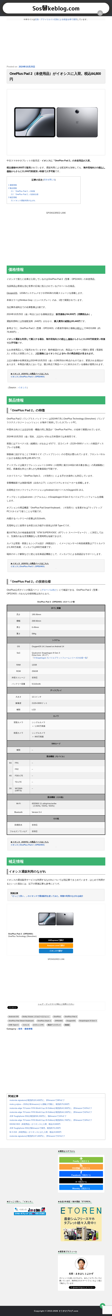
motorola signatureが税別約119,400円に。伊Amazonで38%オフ (37, 1100)
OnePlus (57, 1016)
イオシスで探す (56, 951)
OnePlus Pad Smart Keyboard (21, 1020)
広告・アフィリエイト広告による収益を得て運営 (56, 19)
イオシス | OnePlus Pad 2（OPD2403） (28, 377)
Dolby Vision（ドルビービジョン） (36, 1016)
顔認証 (67, 1025)
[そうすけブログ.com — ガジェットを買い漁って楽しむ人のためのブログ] (56, 8)
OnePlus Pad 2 (71, 1016)
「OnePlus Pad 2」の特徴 (23, 191)
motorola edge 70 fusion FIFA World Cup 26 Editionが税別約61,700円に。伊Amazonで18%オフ (51, 1120)
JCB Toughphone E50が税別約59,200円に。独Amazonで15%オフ (38, 1116)
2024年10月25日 (27, 66)
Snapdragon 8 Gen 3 (88, 1020)
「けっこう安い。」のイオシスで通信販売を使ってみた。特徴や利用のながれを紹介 (47, 896)
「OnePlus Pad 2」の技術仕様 (24, 194)
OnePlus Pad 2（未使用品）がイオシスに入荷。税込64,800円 (55, 76)
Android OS (14, 1016)
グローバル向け (49, 590)
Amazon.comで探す (56, 945)
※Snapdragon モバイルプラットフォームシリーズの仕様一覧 (60, 658)
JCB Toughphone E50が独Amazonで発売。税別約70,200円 (35, 1128)
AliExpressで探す (56, 940)
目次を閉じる (49, 179)
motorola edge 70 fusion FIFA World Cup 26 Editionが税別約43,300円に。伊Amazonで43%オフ (51, 1108)
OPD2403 (59, 1020)
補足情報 (12, 197)
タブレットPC (38, 1025)
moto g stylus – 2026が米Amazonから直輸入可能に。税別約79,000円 (39, 1104)
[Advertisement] (56, 43)
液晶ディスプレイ (54, 1025)
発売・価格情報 (25, 1029)
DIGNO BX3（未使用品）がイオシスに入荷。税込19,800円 (35, 1124)
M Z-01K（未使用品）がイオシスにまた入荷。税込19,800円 (35, 1132)
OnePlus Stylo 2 (44, 1020)
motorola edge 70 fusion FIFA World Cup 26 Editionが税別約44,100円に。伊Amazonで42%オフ (51, 1112)
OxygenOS (71, 1020)
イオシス (22, 387)
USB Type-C (14, 1025)
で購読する (81, 1161)
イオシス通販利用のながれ (23, 200)
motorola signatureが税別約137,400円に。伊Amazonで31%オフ (37, 1136)
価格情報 (12, 185)
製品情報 (12, 188)
